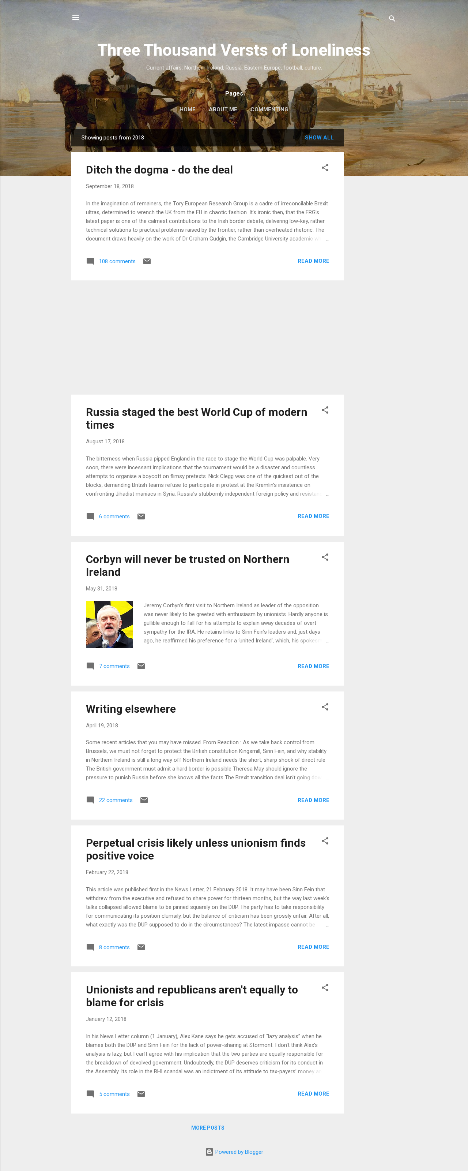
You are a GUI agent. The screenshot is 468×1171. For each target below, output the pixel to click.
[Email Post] (147, 264)
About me (223, 109)
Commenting (269, 109)
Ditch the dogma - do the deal (159, 169)
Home (188, 109)
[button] (325, 169)
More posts (207, 1128)
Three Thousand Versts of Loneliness (234, 50)
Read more (313, 261)
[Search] (392, 20)
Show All (319, 137)
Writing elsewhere (131, 708)
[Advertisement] (373, 238)
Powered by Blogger (238, 1152)
